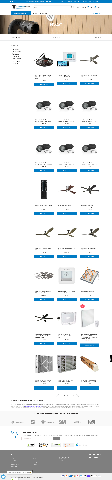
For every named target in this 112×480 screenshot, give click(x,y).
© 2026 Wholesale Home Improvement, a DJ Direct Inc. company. (27, 477)
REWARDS (70, 1)
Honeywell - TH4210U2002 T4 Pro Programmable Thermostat (66, 292)
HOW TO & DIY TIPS (96, 13)
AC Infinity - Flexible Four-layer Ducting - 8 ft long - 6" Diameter (66, 163)
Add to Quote (44, 84)
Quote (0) (111, 359)
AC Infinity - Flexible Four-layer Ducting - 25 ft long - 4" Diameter (66, 120)
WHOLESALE (95, 1)
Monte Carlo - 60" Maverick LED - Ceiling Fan (66, 249)
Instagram (14, 2)
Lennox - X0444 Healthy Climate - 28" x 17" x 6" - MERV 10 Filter (89, 380)
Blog (12, 462)
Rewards (35, 464)
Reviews (35, 460)
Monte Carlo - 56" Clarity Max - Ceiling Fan (89, 76)
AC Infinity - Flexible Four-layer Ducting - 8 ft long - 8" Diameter (89, 163)
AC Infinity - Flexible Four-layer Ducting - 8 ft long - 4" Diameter (43, 120)
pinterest (16, 2)
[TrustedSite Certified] (56, 445)
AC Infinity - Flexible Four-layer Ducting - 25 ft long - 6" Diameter (43, 163)
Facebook (10, 2)
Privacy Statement (37, 462)
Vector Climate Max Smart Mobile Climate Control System (43, 206)
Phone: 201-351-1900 (86, 1)
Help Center (13, 459)
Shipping (35, 459)
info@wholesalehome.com (65, 460)
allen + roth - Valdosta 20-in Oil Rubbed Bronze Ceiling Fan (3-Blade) (43, 77)
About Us (13, 457)
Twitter (12, 2)
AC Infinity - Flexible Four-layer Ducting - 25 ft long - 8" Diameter (89, 120)
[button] (3, 476)
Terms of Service (15, 464)
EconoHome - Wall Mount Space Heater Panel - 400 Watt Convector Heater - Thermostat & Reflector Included (89, 336)
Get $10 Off (63, 1)
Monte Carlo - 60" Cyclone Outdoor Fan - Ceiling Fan (87, 206)
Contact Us (77, 1)
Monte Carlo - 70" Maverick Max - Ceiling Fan (43, 249)
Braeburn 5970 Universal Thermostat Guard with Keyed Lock (65, 336)
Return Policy (14, 460)
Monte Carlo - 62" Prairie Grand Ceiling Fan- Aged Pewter (43, 292)
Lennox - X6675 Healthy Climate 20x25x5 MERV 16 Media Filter (43, 380)
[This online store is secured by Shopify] (31, 445)
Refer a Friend (14, 466)
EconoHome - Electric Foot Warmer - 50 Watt (87, 292)
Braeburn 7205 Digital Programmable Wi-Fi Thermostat (66, 76)
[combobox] (53, 7)
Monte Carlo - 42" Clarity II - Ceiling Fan (65, 206)
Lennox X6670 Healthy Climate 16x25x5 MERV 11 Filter (65, 380)
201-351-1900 (62, 459)
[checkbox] (22, 49)
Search (72, 7)
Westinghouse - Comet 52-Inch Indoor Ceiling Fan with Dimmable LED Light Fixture (43, 336)
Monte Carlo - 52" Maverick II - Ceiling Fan (88, 249)
